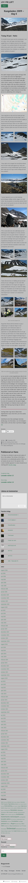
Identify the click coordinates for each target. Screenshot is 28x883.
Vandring (9, 442)
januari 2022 (4, 734)
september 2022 (5, 712)
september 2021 (5, 746)
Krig (20, 816)
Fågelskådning (11, 804)
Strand (24, 825)
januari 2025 (4, 629)
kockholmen (19, 814)
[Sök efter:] (14, 851)
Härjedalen (13, 810)
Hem (2, 870)
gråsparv (2, 810)
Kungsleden (10, 443)
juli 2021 (3, 752)
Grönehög (6, 810)
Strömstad (11, 828)
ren (19, 443)
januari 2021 (4, 771)
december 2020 (5, 774)
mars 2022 (3, 727)
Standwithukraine (15, 825)
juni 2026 (3, 576)
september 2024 (5, 641)
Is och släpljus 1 (12, 520)
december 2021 (5, 737)
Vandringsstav (10, 445)
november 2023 (5, 669)
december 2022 (5, 703)
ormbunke (9, 821)
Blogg (6, 870)
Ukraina (19, 831)
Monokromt (14, 819)
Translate (12, 847)
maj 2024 (3, 650)
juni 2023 (3, 684)
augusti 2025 (4, 607)
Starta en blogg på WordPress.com (15, 874)
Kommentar (21, 506)
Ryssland (17, 823)
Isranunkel (4, 443)
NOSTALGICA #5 (12, 545)
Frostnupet (11, 535)
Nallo (14, 443)
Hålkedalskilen (3, 812)
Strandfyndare (11, 525)
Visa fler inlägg (12, 465)
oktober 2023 (4, 672)
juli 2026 (3, 573)
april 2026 (3, 582)
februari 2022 (4, 730)
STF (2, 445)
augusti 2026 (4, 570)
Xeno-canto (5, 833)
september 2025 (5, 604)
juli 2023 (3, 681)
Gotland (16, 804)
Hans (3, 440)
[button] (14, 62)
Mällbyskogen (19, 819)
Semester (6, 825)
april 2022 (3, 724)
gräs (13, 806)
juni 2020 (3, 792)
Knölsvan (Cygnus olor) (12, 814)
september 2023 (5, 675)
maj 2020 (3, 795)
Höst (8, 812)
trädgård (15, 831)
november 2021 (5, 740)
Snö (5, 442)
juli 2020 (3, 789)
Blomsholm (5, 802)
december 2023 (5, 666)
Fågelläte (6, 804)
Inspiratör (15, 812)
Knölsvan (6, 814)
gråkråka (15, 808)
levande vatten (5, 819)
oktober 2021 (4, 743)
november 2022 (5, 706)
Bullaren (10, 802)
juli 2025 (3, 610)
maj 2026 (3, 579)
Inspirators (11, 812)
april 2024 (3, 653)
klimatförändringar (21, 812)
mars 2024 (3, 656)
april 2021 (3, 761)
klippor (3, 814)
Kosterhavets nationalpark (10, 817)
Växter (15, 442)
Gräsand (15, 806)
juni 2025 (3, 613)
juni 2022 (3, 718)
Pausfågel (21, 821)
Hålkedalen (20, 810)
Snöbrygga (23, 443)
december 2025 (5, 595)
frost (2, 804)
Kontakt (24, 870)
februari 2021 (4, 767)
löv (11, 819)
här (2, 424)
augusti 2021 (4, 749)
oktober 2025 (4, 601)
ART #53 (10, 556)
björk (2, 802)
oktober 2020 (4, 780)
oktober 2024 (4, 638)
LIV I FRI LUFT (7, 2)
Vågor (26, 831)
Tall (12, 831)
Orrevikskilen (14, 821)
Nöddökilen (4, 821)
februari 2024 (4, 659)
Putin (8, 823)
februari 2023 (4, 696)
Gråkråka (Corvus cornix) (21, 808)
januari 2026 (4, 592)
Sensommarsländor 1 (13, 515)
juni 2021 (3, 755)
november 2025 (5, 598)
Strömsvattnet (19, 828)
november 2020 (5, 777)
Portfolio (18, 870)
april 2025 (3, 619)
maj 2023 (3, 687)
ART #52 (10, 550)
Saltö (2, 826)
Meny (5, 6)
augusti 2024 (4, 644)
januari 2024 (4, 663)
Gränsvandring (8, 806)
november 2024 (5, 635)
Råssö (22, 823)
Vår (1, 833)
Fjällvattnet (22, 802)
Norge (23, 819)
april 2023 (3, 690)
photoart (4, 823)
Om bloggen (12, 870)
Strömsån (24, 828)
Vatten (12, 442)
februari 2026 (4, 589)
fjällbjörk (18, 802)
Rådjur (20, 823)
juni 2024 (3, 647)
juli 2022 (3, 715)
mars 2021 (3, 764)
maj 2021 (3, 758)
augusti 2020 (4, 786)
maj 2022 (3, 721)
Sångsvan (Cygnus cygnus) (6, 831)
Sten (20, 825)
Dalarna (15, 802)
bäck (13, 802)
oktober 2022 (4, 709)
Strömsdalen (3, 828)
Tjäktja (4, 445)
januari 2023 (4, 700)
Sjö (8, 825)
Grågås (19, 806)
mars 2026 (3, 585)
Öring (9, 833)
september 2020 (5, 783)
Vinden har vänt (12, 540)
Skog (11, 825)
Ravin (17, 443)
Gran (19, 804)
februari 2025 (4, 625)
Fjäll (3, 442)
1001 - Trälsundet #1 (13, 561)
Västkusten (23, 831)
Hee (9, 810)
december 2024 (5, 632)
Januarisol (10, 530)
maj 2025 (3, 616)
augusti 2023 (4, 678)
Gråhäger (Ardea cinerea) (9, 808)
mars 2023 (3, 693)
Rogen (13, 823)
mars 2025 (3, 622)
